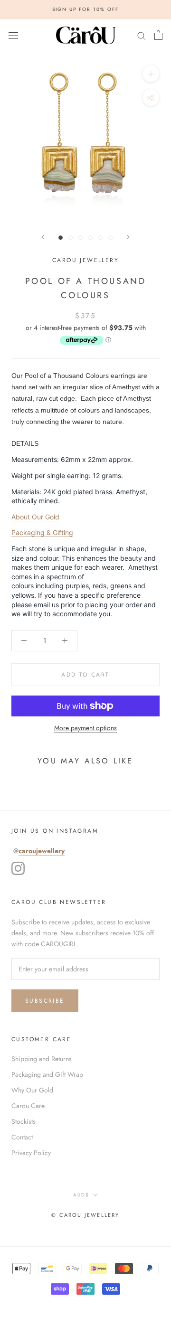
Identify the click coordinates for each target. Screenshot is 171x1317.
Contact (22, 1137)
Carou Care (28, 1105)
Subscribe (45, 1001)
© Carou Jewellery (85, 1215)
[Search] (141, 35)
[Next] (128, 237)
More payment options (85, 728)
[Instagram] (18, 868)
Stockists (23, 1121)
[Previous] (42, 237)
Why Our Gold (32, 1090)
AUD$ (81, 1194)
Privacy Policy (31, 1152)
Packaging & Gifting (42, 532)
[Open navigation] (13, 35)
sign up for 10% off (85, 9)
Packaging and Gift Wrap (47, 1074)
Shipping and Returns (41, 1058)
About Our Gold (35, 517)
